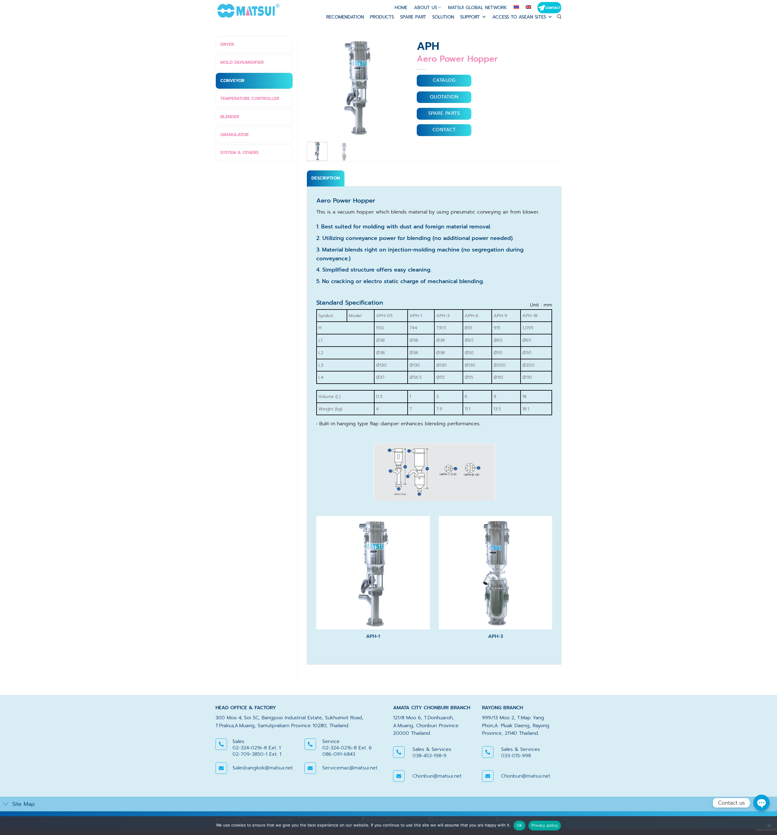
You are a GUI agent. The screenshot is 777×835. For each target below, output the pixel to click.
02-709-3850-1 (249, 754)
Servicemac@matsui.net (350, 768)
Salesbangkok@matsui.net (262, 768)
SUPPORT (470, 17)
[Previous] (319, 87)
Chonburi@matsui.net (437, 776)
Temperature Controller (249, 98)
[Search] (559, 16)
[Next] (394, 87)
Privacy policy (544, 825)
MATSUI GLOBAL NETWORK (477, 7)
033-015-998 (516, 755)
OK (519, 825)
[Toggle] (6, 804)
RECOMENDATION (345, 17)
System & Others (239, 152)
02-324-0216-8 (249, 747)
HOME (401, 7)
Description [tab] (325, 178)
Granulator (234, 135)
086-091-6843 (338, 754)
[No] (768, 827)
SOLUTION (443, 17)
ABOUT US (425, 7)
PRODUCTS (382, 17)
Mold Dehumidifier (242, 62)
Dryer (227, 44)
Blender (229, 117)
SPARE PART (413, 17)
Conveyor (232, 80)
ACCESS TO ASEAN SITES (519, 17)
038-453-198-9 (429, 755)
